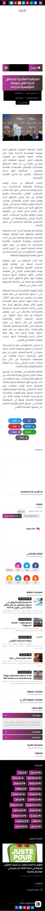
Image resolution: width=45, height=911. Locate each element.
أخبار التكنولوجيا (32, 804)
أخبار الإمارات (33, 794)
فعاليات (35, 821)
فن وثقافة (20, 788)
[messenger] (35, 3)
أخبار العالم (34, 788)
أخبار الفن (18, 799)
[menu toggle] (40, 3)
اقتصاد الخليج (19, 810)
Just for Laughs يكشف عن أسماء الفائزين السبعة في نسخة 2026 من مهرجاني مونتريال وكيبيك (23, 868)
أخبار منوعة (18, 783)
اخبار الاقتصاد (17, 794)
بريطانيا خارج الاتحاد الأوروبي (20, 640)
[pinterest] (27, 3)
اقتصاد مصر (20, 826)
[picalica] (12, 907)
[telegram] (11, 3)
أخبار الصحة (34, 810)
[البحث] (4, 3)
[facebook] (16, 907)
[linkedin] (31, 3)
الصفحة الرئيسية (32, 97)
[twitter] (23, 3)
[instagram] (28, 907)
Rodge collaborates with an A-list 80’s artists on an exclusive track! (18, 677)
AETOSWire (37, 876)
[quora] (15, 3)
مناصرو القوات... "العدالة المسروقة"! (22, 624)
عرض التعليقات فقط (30, 515)
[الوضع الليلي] (38, 904)
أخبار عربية (34, 772)
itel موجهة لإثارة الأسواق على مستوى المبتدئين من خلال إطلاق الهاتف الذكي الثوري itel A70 (18, 604)
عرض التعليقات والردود (11, 515)
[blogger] (19, 3)
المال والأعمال (33, 778)
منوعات (21, 772)
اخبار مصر (35, 826)
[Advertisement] (22, 37)
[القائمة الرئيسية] (5, 67)
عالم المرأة (17, 778)
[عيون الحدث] (22, 10)
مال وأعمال (19, 97)
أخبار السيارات (21, 821)
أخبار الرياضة (34, 783)
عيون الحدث (13, 903)
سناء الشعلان (33, 799)
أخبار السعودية (18, 815)
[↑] (22, 900)
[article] (22, 466)
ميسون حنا (34, 815)
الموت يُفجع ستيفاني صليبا (20, 658)
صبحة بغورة (15, 804)
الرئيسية (34, 67)
